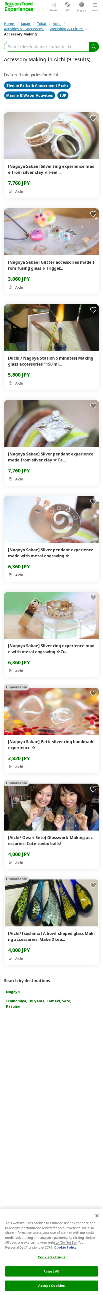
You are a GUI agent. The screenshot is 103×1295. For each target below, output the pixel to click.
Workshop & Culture (67, 28)
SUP (63, 95)
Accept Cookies (51, 1285)
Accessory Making (20, 34)
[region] (51, 1252)
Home (9, 23)
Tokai (42, 23)
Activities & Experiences (24, 28)
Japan (26, 23)
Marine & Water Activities (29, 95)
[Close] (97, 1215)
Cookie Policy (65, 1247)
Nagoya (13, 991)
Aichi (57, 23)
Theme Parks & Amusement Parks (37, 85)
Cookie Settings (52, 1257)
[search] (94, 47)
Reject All (51, 1271)
